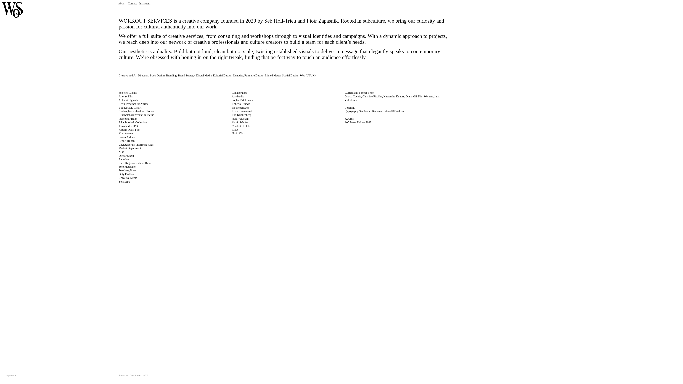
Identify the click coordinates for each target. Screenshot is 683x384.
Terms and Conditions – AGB (133, 375)
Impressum (11, 375)
